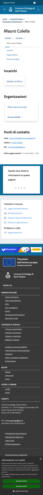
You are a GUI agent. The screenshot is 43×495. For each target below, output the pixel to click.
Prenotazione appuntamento (15, 433)
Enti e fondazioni (11, 307)
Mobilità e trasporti (12, 339)
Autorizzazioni (10, 361)
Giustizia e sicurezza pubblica (16, 347)
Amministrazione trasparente (16, 455)
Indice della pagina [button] (14, 43)
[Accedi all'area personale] (34, 2)
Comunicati (9, 375)
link (9, 476)
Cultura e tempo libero (13, 329)
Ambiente (8, 354)
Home (5, 19)
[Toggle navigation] (4, 9)
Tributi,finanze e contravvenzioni (17, 350)
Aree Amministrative (13, 300)
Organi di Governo (12, 297)
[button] (21, 491)
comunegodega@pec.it (16, 147)
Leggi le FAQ (9, 440)
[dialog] (21, 476)
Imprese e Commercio (13, 332)
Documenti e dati (11, 318)
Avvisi (7, 379)
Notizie (7, 372)
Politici (7, 311)
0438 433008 (17, 142)
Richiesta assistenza (12, 444)
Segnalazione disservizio (14, 437)
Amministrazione (16, 19)
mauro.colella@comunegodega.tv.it (22, 138)
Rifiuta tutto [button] (21, 486)
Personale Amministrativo (15, 314)
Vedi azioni (19, 38)
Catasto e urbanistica (13, 336)
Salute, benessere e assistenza (16, 357)
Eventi (7, 392)
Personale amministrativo (12, 21)
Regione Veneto (9, 2)
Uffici (7, 304)
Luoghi (7, 389)
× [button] (40, 459)
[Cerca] (38, 9)
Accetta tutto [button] (21, 481)
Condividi (8, 38)
